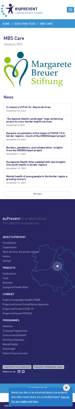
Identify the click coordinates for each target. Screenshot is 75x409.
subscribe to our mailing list (17, 367)
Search (7, 405)
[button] (66, 387)
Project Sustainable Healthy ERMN (21, 300)
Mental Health (10, 344)
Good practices (24, 23)
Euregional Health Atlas (15, 287)
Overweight (9, 348)
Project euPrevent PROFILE (17, 313)
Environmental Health (14, 335)
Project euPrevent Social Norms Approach (26, 304)
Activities (8, 282)
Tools (6, 278)
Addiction (8, 326)
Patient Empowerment (15, 353)
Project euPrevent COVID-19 (18, 309)
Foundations (9, 242)
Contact (7, 260)
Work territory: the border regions (21, 251)
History (6, 256)
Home (6, 23)
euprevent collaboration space (48, 367)
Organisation (10, 247)
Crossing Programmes (15, 330)
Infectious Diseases (13, 339)
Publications (9, 273)
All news (37, 194)
